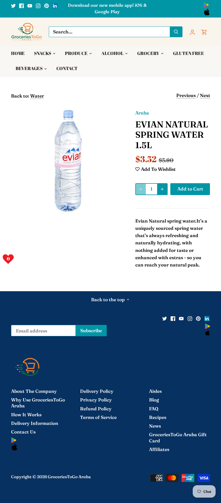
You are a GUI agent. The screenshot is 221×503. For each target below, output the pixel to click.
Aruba (142, 113)
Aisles (155, 391)
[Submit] (176, 32)
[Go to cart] (204, 31)
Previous (186, 95)
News (155, 426)
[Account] (192, 31)
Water (37, 96)
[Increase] (162, 189)
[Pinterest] (46, 5)
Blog (154, 400)
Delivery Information (34, 423)
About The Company (34, 391)
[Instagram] (38, 5)
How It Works (26, 414)
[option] (68, 161)
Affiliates (159, 449)
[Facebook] (21, 5)
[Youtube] (29, 5)
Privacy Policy (96, 400)
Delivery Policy (96, 391)
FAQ (153, 408)
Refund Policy (96, 408)
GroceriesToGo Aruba (69, 476)
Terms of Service (98, 417)
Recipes (157, 417)
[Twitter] (13, 5)
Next (205, 95)
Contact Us (23, 432)
